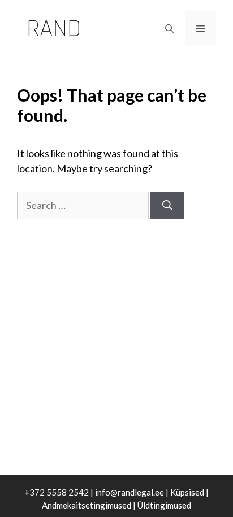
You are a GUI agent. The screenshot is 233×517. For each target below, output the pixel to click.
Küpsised (187, 492)
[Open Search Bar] (169, 28)
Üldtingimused (164, 505)
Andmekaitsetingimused (86, 505)
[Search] (167, 205)
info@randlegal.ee (129, 492)
